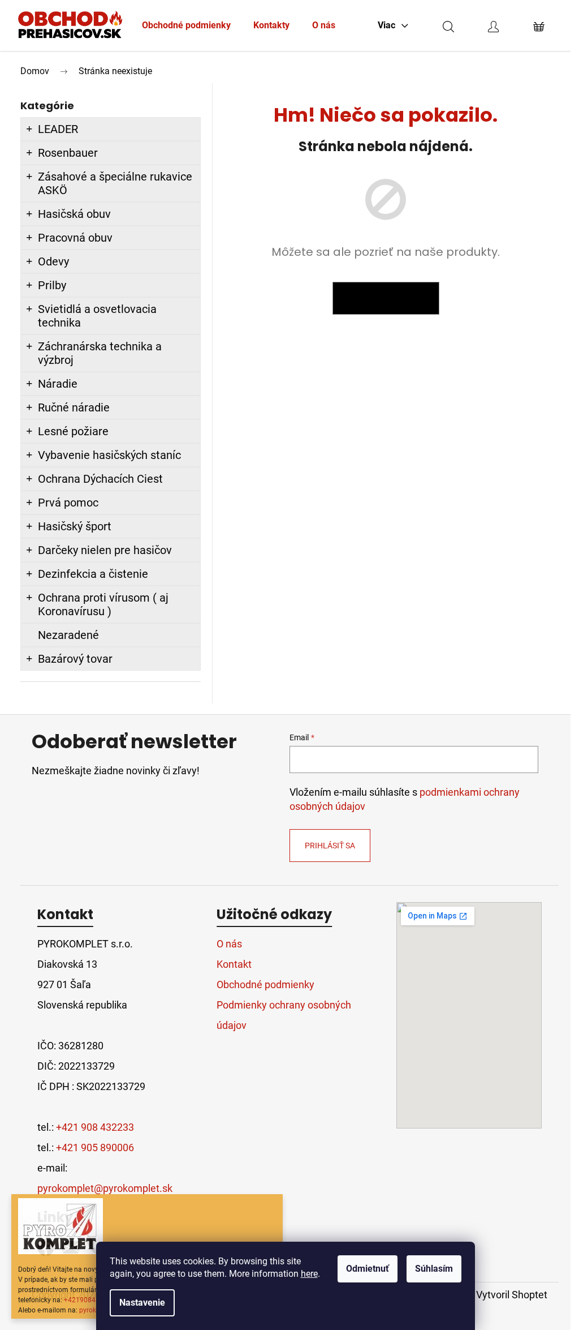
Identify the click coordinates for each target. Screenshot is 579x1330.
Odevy (53, 261)
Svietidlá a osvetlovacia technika (97, 315)
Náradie (57, 384)
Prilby (52, 285)
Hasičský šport (74, 526)
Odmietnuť (367, 1268)
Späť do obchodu (386, 298)
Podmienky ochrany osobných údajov (284, 1015)
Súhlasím (434, 1268)
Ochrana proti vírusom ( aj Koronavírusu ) (103, 604)
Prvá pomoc (68, 502)
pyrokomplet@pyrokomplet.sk (104, 1188)
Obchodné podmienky (265, 984)
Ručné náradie (74, 407)
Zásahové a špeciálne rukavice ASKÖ (115, 183)
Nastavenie (142, 1302)
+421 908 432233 (95, 1127)
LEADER (58, 129)
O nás (229, 944)
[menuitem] (186, 25)
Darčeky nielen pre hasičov (105, 550)
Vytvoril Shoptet (511, 1295)
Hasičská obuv (74, 214)
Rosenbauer (68, 153)
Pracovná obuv (75, 237)
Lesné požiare (73, 431)
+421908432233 (89, 1300)
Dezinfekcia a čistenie (93, 574)
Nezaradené (68, 635)
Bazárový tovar (75, 659)
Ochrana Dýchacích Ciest (100, 479)
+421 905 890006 (95, 1147)
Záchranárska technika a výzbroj (100, 353)
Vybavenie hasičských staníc (109, 455)
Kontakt (234, 964)
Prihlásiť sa (330, 845)
